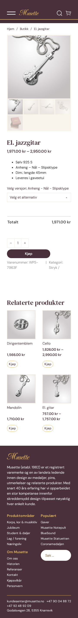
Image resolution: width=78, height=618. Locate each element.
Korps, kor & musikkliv (22, 522)
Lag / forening (16, 538)
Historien (13, 564)
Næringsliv (14, 544)
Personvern (15, 586)
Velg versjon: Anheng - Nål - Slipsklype (38, 188)
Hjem (10, 29)
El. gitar (48, 407)
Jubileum (13, 528)
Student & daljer (18, 533)
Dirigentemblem (19, 343)
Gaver (45, 522)
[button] (64, 41)
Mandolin (14, 407)
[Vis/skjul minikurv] (68, 13)
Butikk (24, 29)
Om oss (12, 558)
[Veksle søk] (59, 13)
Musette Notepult (53, 528)
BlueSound (48, 533)
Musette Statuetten (55, 538)
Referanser (14, 569)
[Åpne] (11, 13)
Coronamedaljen (52, 544)
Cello (46, 343)
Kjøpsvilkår (14, 580)
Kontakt (12, 575)
